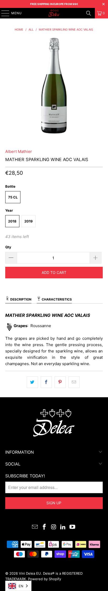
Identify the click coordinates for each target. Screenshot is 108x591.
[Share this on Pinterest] (60, 382)
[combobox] (18, 586)
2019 (28, 221)
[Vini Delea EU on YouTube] (73, 527)
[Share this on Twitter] (32, 382)
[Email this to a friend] (74, 382)
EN (21, 586)
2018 (12, 221)
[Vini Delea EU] (54, 13)
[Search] (89, 13)
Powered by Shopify (44, 579)
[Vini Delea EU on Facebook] (44, 527)
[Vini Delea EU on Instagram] (54, 527)
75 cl (13, 197)
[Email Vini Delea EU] (35, 527)
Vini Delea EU (30, 573)
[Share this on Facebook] (46, 382)
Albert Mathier (18, 151)
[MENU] (3, 13)
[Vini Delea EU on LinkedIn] (63, 527)
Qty (8, 247)
